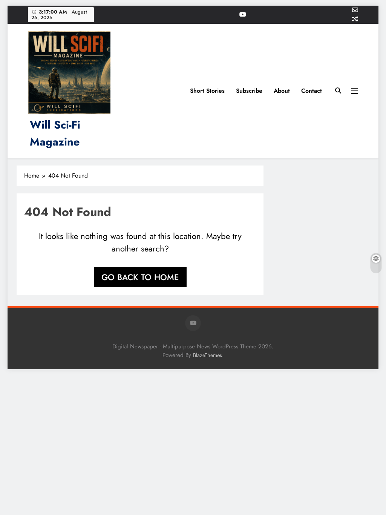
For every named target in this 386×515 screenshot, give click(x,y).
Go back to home (140, 277)
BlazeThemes (207, 355)
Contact (311, 90)
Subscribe (249, 90)
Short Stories (207, 90)
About (282, 90)
